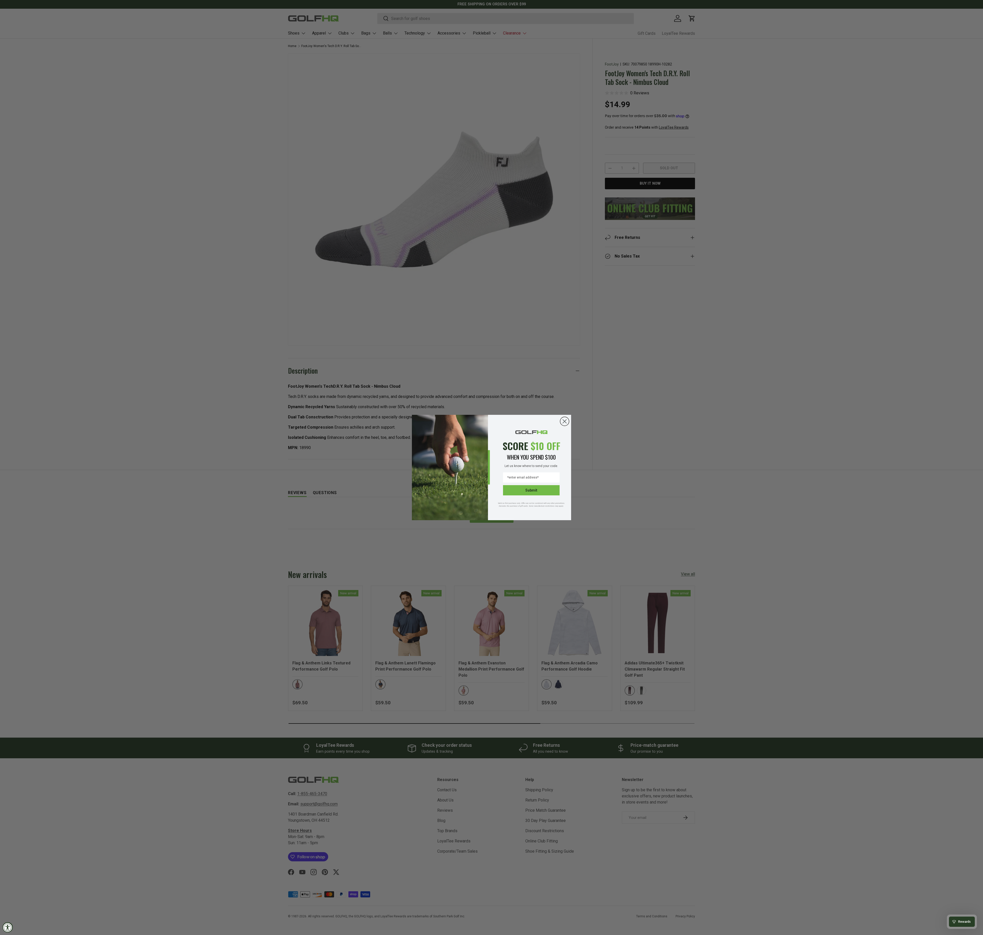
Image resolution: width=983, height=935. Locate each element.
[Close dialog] (564, 421)
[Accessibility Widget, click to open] (8, 927)
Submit (531, 490)
